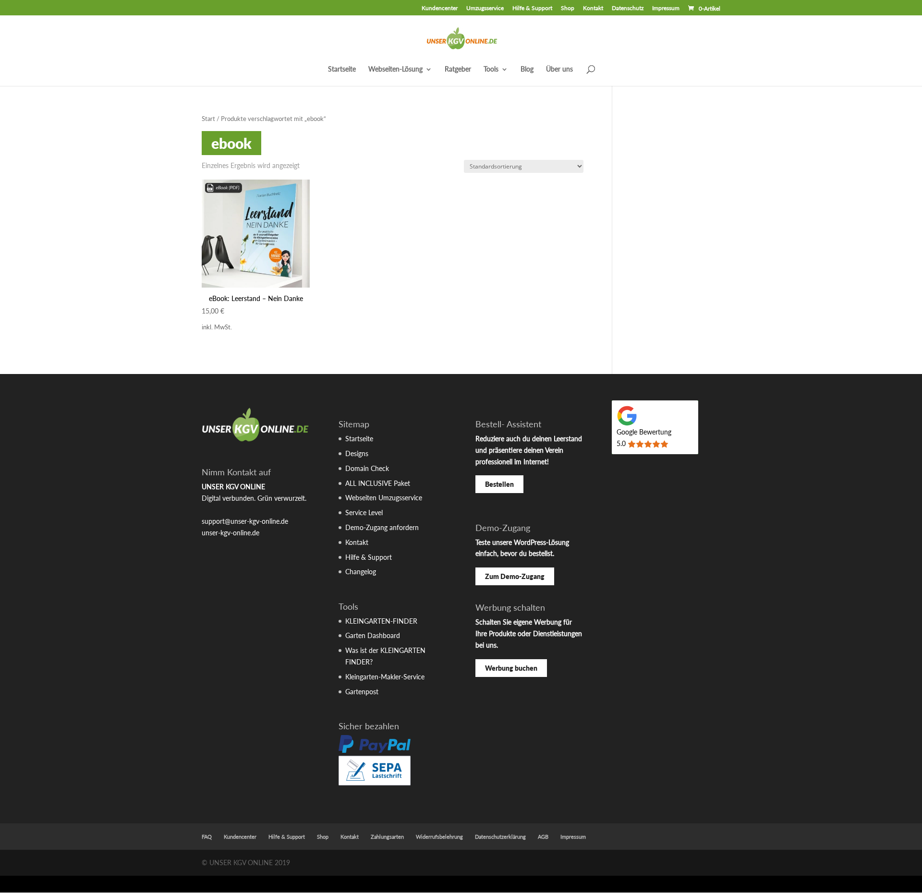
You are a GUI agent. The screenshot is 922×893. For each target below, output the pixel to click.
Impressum (665, 8)
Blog (527, 69)
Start (208, 118)
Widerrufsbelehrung (439, 836)
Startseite (342, 69)
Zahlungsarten (387, 836)
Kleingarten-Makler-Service (385, 677)
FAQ (207, 836)
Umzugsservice (485, 8)
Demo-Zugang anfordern (382, 527)
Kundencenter (440, 8)
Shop (567, 8)
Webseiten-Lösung (395, 69)
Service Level (364, 512)
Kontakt (593, 8)
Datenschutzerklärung (500, 836)
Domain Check (367, 468)
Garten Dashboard (372, 635)
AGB (543, 836)
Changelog (360, 571)
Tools (491, 69)
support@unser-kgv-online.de (245, 521)
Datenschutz (627, 8)
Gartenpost (361, 692)
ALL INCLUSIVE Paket (377, 483)
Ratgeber (458, 69)
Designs (356, 453)
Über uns (559, 69)
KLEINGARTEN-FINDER (381, 621)
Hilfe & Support (532, 8)
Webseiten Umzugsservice (383, 498)
